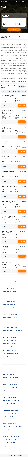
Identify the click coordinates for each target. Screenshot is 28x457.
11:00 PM (17, 219)
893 (4, 152)
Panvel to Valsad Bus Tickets (9, 420)
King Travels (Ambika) (8, 96)
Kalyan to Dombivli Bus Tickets (10, 350)
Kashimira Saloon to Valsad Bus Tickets (12, 426)
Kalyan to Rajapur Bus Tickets (10, 327)
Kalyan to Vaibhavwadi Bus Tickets (11, 334)
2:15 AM (17, 130)
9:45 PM (3, 234)
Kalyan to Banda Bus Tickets (9, 356)
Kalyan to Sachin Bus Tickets (9, 308)
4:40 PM (17, 249)
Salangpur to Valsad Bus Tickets (10, 446)
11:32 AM (3, 249)
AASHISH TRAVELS (6, 246)
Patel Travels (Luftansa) (8, 217)
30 (22, 176)
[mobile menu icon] (26, 7)
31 (22, 146)
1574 (4, 241)
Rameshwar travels (7, 261)
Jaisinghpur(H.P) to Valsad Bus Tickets (12, 436)
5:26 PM (17, 175)
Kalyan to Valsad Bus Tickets (9, 304)
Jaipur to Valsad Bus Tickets (9, 407)
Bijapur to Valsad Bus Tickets (9, 403)
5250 (4, 271)
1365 (4, 211)
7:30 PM (3, 204)
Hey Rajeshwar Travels (8, 172)
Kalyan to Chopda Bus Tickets (10, 317)
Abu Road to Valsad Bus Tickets (10, 433)
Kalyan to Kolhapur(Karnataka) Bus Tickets (13, 330)
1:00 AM (17, 204)
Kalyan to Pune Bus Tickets (9, 288)
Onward (4, 91)
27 (22, 205)
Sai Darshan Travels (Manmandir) (7, 112)
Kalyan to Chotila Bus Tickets (9, 340)
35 (22, 116)
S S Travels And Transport (9, 202)
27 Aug (17, 100)
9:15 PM (3, 98)
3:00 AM (17, 98)
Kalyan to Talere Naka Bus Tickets (11, 321)
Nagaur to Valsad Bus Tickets (10, 371)
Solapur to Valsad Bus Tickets (10, 384)
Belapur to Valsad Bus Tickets (10, 429)
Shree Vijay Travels (7, 232)
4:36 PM (17, 264)
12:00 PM (4, 175)
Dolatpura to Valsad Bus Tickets (10, 423)
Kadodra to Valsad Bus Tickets (10, 413)
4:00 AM (17, 190)
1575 (4, 256)
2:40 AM (17, 115)
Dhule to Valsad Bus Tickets (9, 397)
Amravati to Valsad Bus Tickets (10, 387)
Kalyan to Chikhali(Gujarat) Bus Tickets (12, 347)
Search (14, 29)
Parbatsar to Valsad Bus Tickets (10, 439)
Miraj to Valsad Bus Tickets (9, 374)
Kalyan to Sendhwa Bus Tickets (10, 281)
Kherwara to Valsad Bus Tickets (10, 377)
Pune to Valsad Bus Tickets (9, 394)
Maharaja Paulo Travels (8, 142)
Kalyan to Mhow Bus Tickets (9, 337)
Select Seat (22, 105)
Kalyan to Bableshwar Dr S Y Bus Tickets (12, 360)
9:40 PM (3, 130)
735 (4, 105)
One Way (5, 15)
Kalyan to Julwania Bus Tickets (10, 314)
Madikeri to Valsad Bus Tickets (10, 390)
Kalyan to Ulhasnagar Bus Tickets (11, 353)
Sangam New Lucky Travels (9, 127)
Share (22, 86)
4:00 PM (3, 219)
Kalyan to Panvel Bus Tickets (9, 301)
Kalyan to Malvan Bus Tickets (9, 298)
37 (22, 220)
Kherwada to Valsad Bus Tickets (10, 368)
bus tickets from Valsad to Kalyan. (18, 81)
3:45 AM (17, 145)
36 (22, 99)
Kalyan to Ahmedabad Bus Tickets (11, 285)
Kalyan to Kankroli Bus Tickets (10, 295)
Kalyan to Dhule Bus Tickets (9, 291)
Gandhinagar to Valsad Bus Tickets (11, 400)
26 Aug (3, 100)
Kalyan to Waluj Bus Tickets (9, 343)
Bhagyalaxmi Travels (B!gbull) (10, 157)
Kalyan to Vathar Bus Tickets (9, 324)
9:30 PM (3, 160)
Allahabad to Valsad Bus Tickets (10, 410)
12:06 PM (4, 264)
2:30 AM (17, 160)
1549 (4, 226)
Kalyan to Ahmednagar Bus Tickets (11, 311)
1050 (4, 167)
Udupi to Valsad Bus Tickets (9, 381)
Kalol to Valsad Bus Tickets (9, 416)
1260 (4, 181)
